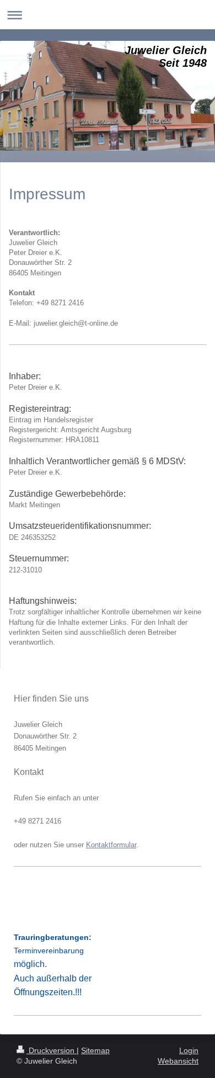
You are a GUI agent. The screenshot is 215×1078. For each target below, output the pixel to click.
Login (188, 1050)
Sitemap (95, 1050)
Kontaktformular (111, 845)
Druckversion (51, 1050)
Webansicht (178, 1060)
